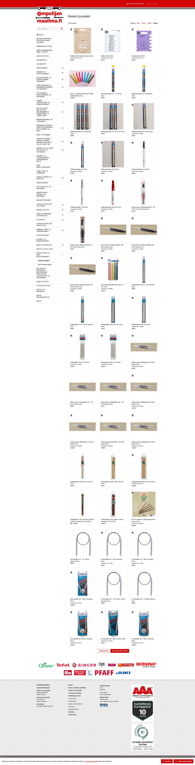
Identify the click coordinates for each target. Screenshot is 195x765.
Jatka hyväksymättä (183, 761)
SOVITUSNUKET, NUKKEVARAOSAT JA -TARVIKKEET (44, 95)
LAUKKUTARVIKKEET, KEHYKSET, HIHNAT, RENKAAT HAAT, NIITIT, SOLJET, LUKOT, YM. (44, 141)
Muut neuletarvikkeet (45, 264)
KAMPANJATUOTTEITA (44, 46)
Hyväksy (167, 761)
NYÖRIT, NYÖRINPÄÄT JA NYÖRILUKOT (43, 215)
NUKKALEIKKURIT (42, 183)
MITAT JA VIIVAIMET (43, 135)
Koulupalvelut (72, 698)
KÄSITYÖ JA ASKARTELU (40, 290)
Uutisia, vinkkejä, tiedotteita (77, 687)
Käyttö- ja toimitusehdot (75, 704)
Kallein (149, 23)
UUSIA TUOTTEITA (42, 56)
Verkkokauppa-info (74, 696)
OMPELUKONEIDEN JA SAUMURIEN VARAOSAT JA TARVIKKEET (44, 87)
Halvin (144, 23)
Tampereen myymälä (75, 690)
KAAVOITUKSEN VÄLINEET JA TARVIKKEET (41, 194)
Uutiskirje (71, 712)
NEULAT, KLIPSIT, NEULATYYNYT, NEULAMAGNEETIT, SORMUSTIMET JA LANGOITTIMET (42, 112)
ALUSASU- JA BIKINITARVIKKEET (42, 240)
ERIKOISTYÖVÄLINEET (43, 200)
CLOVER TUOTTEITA (43, 286)
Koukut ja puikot (43, 261)
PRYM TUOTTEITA (42, 282)
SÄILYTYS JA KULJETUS (44, 249)
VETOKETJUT (40, 220)
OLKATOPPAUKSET (42, 235)
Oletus (155, 23)
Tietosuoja (71, 706)
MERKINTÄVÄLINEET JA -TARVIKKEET (44, 120)
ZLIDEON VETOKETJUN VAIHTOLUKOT (44, 224)
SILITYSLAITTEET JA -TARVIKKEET (44, 187)
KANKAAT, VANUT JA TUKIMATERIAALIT (43, 230)
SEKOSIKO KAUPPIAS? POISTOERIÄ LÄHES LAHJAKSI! (44, 40)
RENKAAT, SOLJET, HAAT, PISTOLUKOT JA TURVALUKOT (44, 150)
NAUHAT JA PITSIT (42, 210)
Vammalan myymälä (74, 693)
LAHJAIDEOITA (41, 60)
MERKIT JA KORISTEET (44, 245)
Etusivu (39, 35)
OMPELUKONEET (42, 68)
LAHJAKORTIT (41, 64)
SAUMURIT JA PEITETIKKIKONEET (42, 73)
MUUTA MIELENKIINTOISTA (42, 296)
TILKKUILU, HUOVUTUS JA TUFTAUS (44, 205)
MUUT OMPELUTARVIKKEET (43, 166)
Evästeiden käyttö (73, 709)
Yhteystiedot (72, 714)
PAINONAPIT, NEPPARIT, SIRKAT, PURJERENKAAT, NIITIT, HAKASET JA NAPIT (44, 128)
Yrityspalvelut (72, 701)
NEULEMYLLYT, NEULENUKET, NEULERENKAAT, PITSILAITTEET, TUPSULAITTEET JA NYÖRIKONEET (43, 273)
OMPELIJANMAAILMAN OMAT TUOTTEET (44, 51)
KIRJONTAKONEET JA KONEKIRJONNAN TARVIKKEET (43, 79)
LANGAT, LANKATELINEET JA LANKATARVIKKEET (43, 102)
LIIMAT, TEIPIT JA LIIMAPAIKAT (42, 172)
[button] (135, 4)
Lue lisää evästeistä (91, 761)
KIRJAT (38, 301)
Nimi (138, 23)
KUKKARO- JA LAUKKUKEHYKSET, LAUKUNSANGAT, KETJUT (42, 158)
